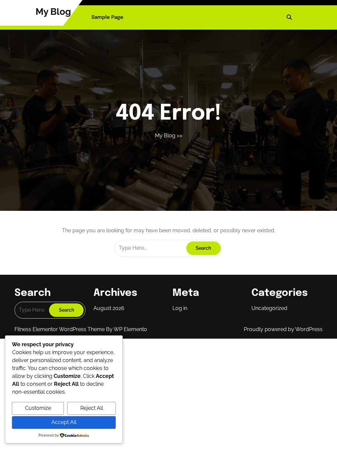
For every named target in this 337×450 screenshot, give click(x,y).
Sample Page (107, 17)
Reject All (91, 408)
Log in (179, 308)
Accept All (63, 422)
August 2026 (108, 308)
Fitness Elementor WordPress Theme (60, 329)
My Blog (53, 11)
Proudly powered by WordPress (283, 329)
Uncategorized (269, 308)
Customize (38, 408)
